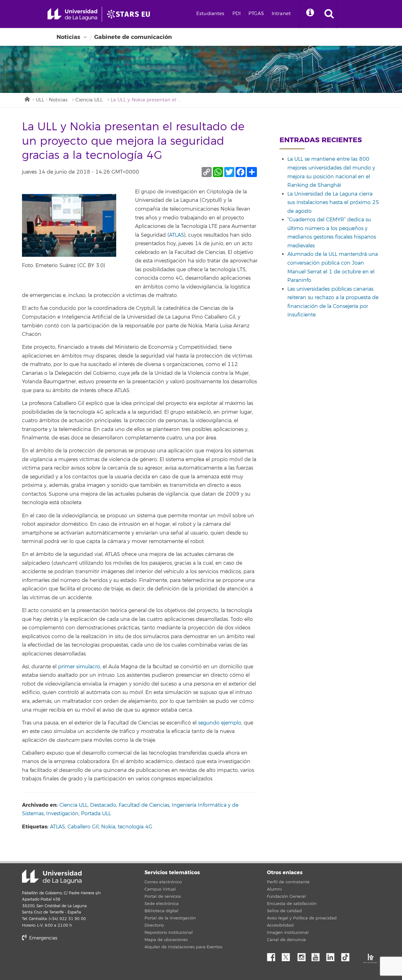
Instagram (303, 955)
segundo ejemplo (219, 723)
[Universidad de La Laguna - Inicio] (74, 14)
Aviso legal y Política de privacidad (302, 918)
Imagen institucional (288, 932)
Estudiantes (210, 14)
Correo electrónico (163, 882)
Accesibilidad (280, 925)
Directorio (154, 925)
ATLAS (176, 235)
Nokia (108, 827)
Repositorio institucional (168, 932)
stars (69, 960)
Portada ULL (96, 813)
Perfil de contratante (288, 882)
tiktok (347, 955)
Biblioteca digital (161, 910)
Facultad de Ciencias (144, 805)
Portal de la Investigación (170, 918)
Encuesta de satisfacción (292, 903)
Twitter (288, 955)
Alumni (274, 889)
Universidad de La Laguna (52, 877)
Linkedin (332, 955)
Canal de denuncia (286, 939)
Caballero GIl (83, 827)
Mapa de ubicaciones (166, 939)
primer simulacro (79, 667)
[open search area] (329, 14)
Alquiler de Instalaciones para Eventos (183, 947)
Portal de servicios (162, 896)
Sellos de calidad (284, 910)
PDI (236, 14)
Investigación (62, 813)
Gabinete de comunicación (133, 37)
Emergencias (42, 938)
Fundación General (286, 896)
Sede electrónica (161, 903)
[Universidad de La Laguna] (130, 14)
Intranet (281, 14)
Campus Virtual (160, 889)
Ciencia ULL (89, 100)
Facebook (273, 955)
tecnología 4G (135, 827)
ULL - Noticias (52, 100)
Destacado (103, 805)
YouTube (317, 955)
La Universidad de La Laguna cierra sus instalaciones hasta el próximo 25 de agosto (333, 202)
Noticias (68, 37)
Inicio (26, 98)
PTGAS (256, 14)
